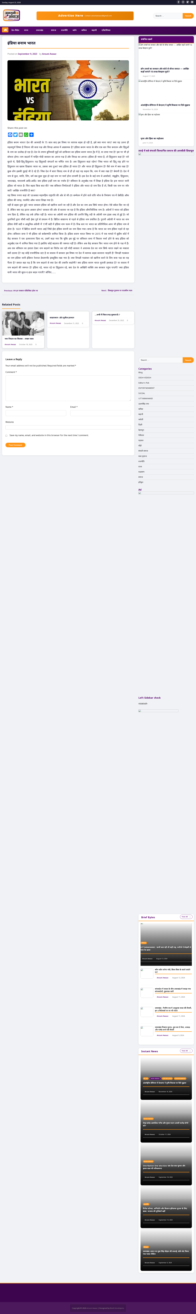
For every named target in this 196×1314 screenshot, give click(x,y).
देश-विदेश (15, 30)
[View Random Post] (191, 30)
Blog (140, 372)
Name (9, 406)
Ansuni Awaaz (49, 53)
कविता (84, 30)
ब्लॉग (75, 30)
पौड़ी (140, 445)
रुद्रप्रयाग (141, 472)
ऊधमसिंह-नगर (143, 403)
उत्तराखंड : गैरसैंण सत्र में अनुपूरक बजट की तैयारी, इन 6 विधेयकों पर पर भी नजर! (173, 1009)
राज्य (26, 30)
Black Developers (117, 1308)
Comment (11, 372)
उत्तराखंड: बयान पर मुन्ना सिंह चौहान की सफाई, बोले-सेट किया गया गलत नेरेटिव (166, 1252)
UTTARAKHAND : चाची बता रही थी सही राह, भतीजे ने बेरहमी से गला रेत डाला (166, 948)
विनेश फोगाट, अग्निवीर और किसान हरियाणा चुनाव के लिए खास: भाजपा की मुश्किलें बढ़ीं (165, 1210)
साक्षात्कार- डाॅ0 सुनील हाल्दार (62, 318)
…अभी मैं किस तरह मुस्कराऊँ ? (107, 315)
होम (5, 29)
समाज (53, 30)
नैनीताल (141, 435)
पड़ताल (140, 440)
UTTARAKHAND (145, 398)
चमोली (140, 419)
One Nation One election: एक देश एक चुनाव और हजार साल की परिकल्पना (164, 1167)
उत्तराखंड (39, 30)
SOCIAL (141, 393)
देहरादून (141, 430)
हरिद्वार (140, 482)
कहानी (94, 30)
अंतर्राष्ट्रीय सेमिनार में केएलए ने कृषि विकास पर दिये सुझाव (164, 1083)
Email (74, 406)
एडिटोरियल (106, 30)
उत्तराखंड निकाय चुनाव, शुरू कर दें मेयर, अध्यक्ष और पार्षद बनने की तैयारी (172, 1028)
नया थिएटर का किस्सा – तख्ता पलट (19, 339)
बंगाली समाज (143, 451)
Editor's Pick (143, 383)
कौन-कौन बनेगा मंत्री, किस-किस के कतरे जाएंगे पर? (172, 971)
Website (9, 422)
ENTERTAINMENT (146, 388)
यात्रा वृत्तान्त (142, 456)
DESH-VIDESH (144, 377)
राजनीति (64, 30)
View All (185, 917)
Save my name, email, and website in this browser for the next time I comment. (49, 435)
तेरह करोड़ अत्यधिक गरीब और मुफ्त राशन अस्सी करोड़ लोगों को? (165, 1124)
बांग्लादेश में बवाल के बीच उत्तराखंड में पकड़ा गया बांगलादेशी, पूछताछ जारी (173, 990)
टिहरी (140, 424)
